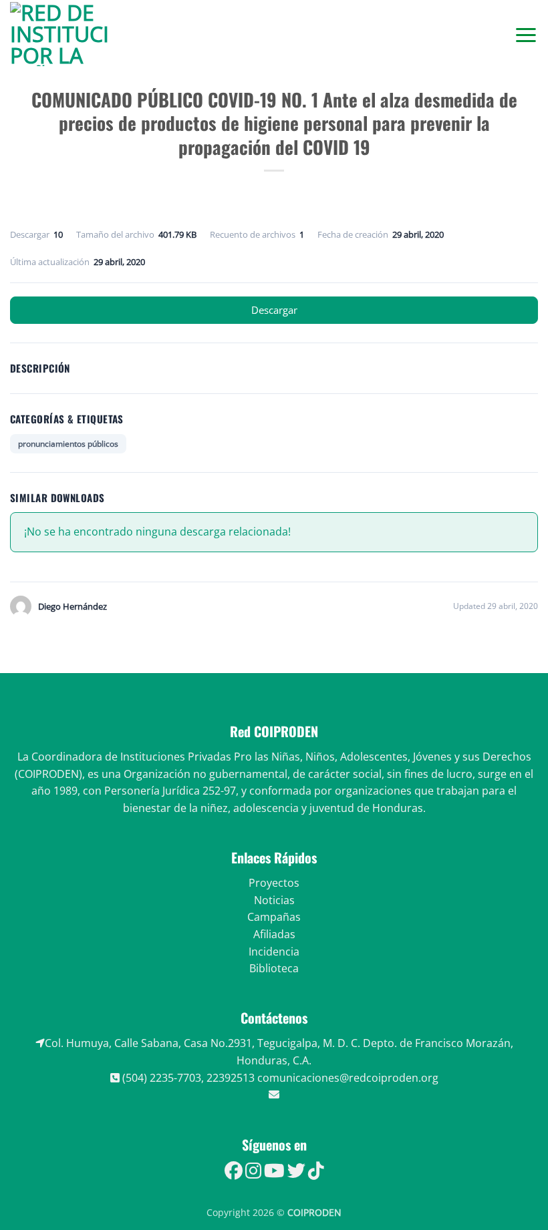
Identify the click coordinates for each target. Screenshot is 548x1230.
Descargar (274, 310)
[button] (526, 34)
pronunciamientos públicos (68, 443)
